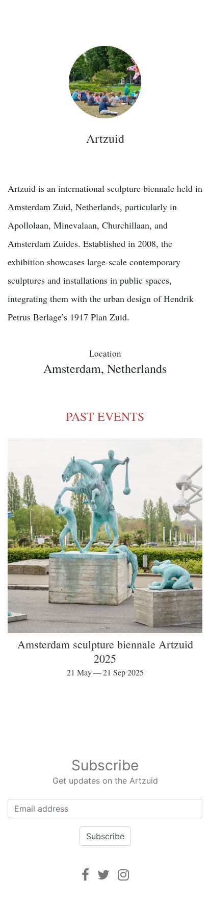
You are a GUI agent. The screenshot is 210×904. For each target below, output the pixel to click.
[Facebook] (85, 875)
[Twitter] (103, 875)
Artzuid (105, 138)
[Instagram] (123, 875)
